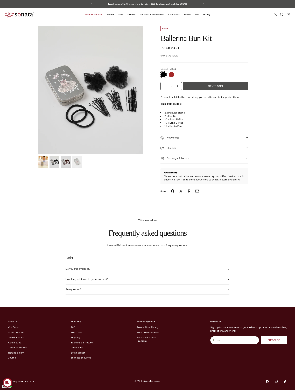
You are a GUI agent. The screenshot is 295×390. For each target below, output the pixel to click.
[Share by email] (197, 191)
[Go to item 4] (77, 162)
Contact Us (77, 347)
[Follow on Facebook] (267, 381)
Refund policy (16, 352)
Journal (12, 357)
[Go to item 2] (54, 162)
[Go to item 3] (66, 162)
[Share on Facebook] (173, 191)
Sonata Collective (93, 14)
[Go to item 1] (43, 162)
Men (120, 14)
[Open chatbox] (7, 383)
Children (131, 14)
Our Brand (13, 327)
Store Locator (16, 332)
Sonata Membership (148, 332)
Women (110, 14)
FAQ (73, 327)
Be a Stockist (78, 352)
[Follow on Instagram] (276, 381)
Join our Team (16, 337)
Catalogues (14, 342)
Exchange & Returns (82, 342)
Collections (174, 14)
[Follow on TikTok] (285, 381)
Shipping (76, 337)
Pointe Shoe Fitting (147, 327)
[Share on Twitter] (181, 191)
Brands (187, 14)
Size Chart (76, 332)
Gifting (206, 14)
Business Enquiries (81, 357)
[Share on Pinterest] (189, 191)
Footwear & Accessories (152, 14)
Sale (197, 14)
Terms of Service (17, 347)
